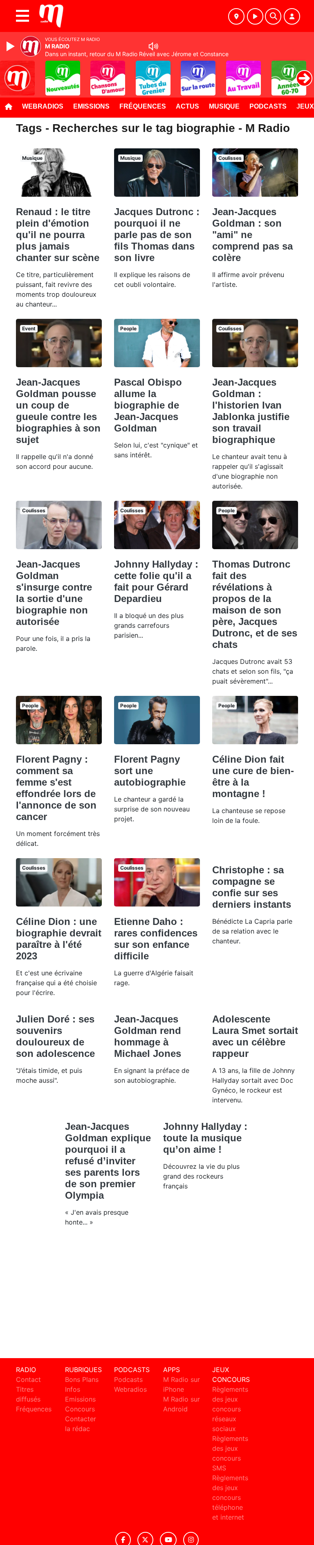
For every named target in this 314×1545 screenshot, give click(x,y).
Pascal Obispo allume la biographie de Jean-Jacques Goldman (148, 405)
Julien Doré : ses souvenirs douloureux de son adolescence (55, 1036)
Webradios (42, 106)
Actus (187, 106)
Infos (72, 1389)
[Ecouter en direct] (255, 16)
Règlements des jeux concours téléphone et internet (230, 1497)
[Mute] (153, 46)
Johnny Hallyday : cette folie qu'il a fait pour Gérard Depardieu (156, 581)
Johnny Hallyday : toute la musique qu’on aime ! (205, 1138)
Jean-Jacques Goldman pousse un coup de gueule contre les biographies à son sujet (58, 411)
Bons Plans (82, 1379)
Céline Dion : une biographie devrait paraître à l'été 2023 (58, 938)
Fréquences (142, 106)
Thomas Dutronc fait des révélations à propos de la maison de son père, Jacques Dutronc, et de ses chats (254, 604)
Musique (224, 106)
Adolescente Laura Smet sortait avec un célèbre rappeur (255, 1036)
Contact (28, 1379)
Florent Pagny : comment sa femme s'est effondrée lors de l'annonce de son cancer (56, 788)
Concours (80, 1409)
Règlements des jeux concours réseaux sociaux (230, 1409)
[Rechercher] (273, 16)
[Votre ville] (236, 16)
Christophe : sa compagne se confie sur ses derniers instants (251, 887)
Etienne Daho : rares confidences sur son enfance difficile (155, 938)
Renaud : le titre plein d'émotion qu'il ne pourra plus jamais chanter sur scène (57, 234)
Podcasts (268, 106)
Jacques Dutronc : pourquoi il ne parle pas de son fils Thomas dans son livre (157, 234)
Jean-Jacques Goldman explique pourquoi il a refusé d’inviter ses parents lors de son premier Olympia (108, 1161)
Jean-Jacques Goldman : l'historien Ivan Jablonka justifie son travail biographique (250, 411)
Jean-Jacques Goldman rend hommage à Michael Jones (147, 1036)
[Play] (11, 46)
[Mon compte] (292, 16)
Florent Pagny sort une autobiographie (150, 771)
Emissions (91, 106)
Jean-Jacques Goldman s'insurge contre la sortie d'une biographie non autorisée (54, 593)
